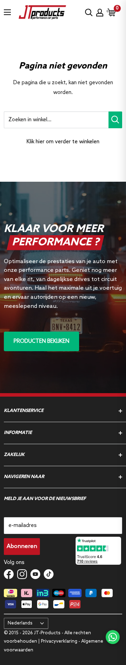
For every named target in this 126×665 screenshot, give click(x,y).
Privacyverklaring (59, 641)
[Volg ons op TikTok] (49, 574)
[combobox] (56, 119)
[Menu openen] (7, 12)
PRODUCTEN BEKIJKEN (41, 341)
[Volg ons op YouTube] (35, 574)
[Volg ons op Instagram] (22, 574)
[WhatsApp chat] (113, 637)
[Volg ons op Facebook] (9, 574)
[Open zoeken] (89, 12)
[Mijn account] (99, 12)
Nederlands (20, 623)
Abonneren (22, 546)
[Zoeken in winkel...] (115, 119)
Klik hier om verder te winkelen (63, 142)
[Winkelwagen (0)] (111, 12)
